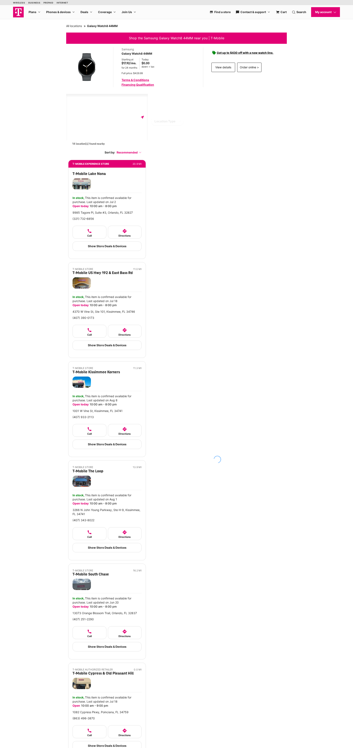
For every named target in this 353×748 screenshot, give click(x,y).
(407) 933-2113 (83, 417)
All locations (74, 26)
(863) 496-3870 (84, 718)
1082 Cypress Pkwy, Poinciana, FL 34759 (100, 712)
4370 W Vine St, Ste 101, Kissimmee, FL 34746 (104, 311)
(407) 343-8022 (83, 520)
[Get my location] (142, 117)
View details (223, 67)
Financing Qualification (138, 84)
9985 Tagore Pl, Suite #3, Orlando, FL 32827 (103, 212)
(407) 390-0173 (83, 317)
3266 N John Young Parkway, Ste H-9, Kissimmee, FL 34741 (106, 512)
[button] (129, 152)
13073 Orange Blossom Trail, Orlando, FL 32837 (105, 613)
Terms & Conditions (135, 80)
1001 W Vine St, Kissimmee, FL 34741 (98, 411)
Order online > (249, 67)
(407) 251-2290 (83, 619)
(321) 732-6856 (83, 218)
